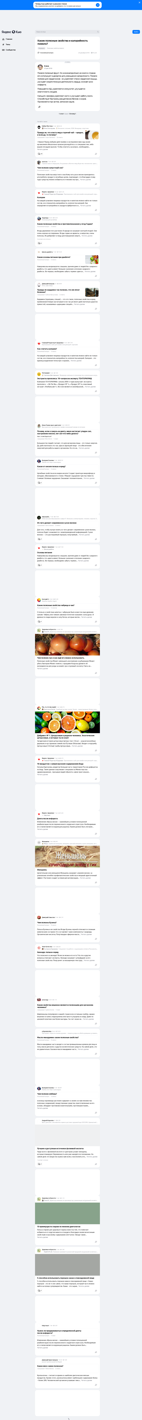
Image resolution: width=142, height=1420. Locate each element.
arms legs (45, 1000)
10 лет (57, 192)
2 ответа (67, 62)
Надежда (45, 218)
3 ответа (53, 226)
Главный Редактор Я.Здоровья (53, 194)
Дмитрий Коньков (48, 284)
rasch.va (44, 161)
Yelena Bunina (49, 1368)
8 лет (55, 460)
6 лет (50, 218)
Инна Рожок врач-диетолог (51, 425)
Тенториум (45, 373)
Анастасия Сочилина (49, 1419)
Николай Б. (46, 517)
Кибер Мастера (47, 126)
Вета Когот (48, 439)
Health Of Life (48, 1252)
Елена (46, 66)
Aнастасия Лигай (49, 709)
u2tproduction (46, 1031)
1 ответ (56, 439)
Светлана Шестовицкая (51, 375)
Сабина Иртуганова (51, 294)
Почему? (72, 114)
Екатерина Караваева (51, 949)
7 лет (49, 161)
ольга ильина (49, 525)
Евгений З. (45, 599)
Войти (136, 32)
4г (57, 629)
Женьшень (45, 841)
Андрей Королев (48, 1120)
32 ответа (60, 137)
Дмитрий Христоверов (50, 1360)
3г (55, 283)
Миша (46, 843)
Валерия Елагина (48, 460)
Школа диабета (47, 252)
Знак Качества (47, 946)
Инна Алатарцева (49, 128)
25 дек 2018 (48, 68)
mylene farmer (49, 1010)
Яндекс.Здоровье (48, 192)
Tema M (46, 632)
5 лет (54, 126)
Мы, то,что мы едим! (49, 707)
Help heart (47, 815)
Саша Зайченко (50, 137)
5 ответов (54, 608)
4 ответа (53, 925)
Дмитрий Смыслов (48, 917)
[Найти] (98, 32)
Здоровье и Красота (49, 629)
